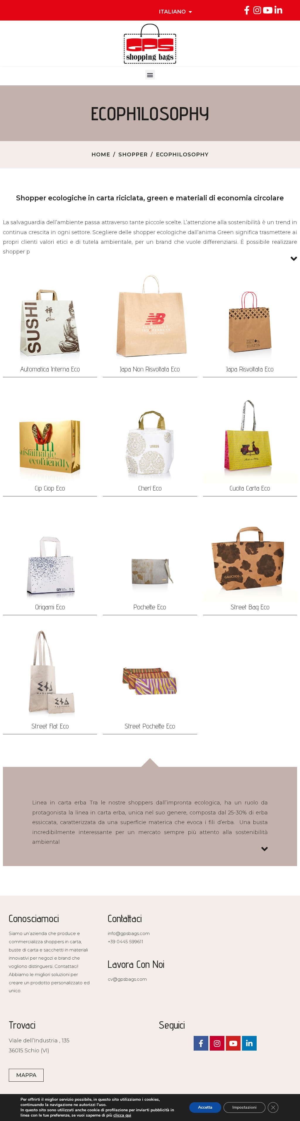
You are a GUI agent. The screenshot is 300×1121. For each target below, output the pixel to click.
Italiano (172, 12)
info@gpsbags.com (129, 933)
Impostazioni (244, 1107)
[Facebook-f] (246, 10)
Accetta (205, 1107)
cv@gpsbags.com (127, 979)
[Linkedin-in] (278, 10)
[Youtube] (267, 10)
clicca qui (122, 1115)
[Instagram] (257, 10)
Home (100, 154)
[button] (150, 75)
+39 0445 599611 (125, 941)
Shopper (133, 154)
